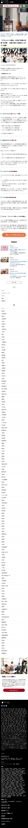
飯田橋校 (3, 370)
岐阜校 (3, 531)
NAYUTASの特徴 (4, 758)
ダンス (3, 295)
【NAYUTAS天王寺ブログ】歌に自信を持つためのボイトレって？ (18, 262)
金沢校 (3, 523)
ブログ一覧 (14, 282)
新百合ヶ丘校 (4, 484)
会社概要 (3, 824)
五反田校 (3, 391)
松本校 (3, 528)
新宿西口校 (4, 430)
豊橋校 (3, 539)
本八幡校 (3, 350)
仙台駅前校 (4, 318)
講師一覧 (12, 758)
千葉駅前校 (4, 342)
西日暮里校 (4, 381)
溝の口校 (3, 477)
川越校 (3, 337)
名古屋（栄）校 (5, 552)
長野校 (3, 526)
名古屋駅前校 (4, 547)
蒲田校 (3, 396)
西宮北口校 (4, 604)
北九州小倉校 (4, 632)
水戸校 (3, 321)
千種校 (3, 554)
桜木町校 (3, 492)
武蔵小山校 (4, 394)
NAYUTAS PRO (18, 759)
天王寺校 (3, 583)
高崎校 (3, 326)
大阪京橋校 (4, 580)
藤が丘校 (3, 562)
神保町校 (3, 365)
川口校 (3, 331)
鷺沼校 (3, 487)
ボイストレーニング (6, 293)
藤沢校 (3, 513)
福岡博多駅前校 (5, 635)
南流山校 (3, 344)
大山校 (3, 451)
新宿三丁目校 (4, 427)
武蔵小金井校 (4, 464)
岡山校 (3, 619)
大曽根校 (3, 557)
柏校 (2, 360)
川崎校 (3, 474)
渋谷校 (3, 404)
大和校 (3, 505)
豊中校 (3, 588)
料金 (9, 758)
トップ (2, 753)
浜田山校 (3, 438)
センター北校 (4, 495)
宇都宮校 (3, 324)
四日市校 (3, 570)
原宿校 (3, 399)
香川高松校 (4, 630)
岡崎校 (3, 541)
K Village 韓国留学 (11, 801)
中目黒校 (3, 412)
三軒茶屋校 (4, 414)
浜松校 (3, 536)
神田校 (3, 363)
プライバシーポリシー (5, 821)
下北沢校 (3, 417)
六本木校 (3, 376)
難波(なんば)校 (5, 586)
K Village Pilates (18, 801)
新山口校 (3, 627)
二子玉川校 (4, 422)
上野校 (3, 378)
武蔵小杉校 (4, 471)
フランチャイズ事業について (7, 813)
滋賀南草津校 (4, 573)
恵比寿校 (3, 401)
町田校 (3, 469)
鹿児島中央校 (4, 650)
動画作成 (3, 301)
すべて (3, 290)
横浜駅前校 (4, 490)
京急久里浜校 (4, 503)
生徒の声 (2, 759)
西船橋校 (3, 355)
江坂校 (3, 591)
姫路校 (3, 611)
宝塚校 (3, 606)
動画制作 (17, 764)
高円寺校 (3, 435)
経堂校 (3, 420)
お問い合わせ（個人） (5, 805)
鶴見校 (3, 500)
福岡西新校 (4, 637)
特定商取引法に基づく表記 (6, 818)
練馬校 (3, 456)
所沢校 (3, 339)
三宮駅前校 (4, 599)
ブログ (21, 758)
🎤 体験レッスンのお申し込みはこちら (14, 235)
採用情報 (3, 816)
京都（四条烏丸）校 (6, 575)
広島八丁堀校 (4, 624)
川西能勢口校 (4, 609)
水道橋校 (3, 368)
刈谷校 (3, 544)
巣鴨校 (3, 443)
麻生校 (3, 311)
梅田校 (3, 578)
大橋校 (3, 640)
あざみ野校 (4, 497)
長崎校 (3, 645)
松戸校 (3, 347)
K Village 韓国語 (4, 801)
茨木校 (3, 593)
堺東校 (3, 596)
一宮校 (3, 567)
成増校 (3, 453)
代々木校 (3, 407)
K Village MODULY (4, 802)
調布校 (3, 458)
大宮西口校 (4, 329)
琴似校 (3, 316)
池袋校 (3, 445)
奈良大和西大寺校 (5, 617)
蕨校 (2, 334)
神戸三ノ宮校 (4, 601)
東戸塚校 (3, 510)
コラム (7, 759)
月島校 (3, 373)
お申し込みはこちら (14, 690)
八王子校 (3, 466)
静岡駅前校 (4, 534)
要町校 (3, 448)
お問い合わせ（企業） (5, 808)
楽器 (2, 298)
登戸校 (3, 482)
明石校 (3, 614)
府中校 (3, 461)
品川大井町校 (4, 388)
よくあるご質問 (12, 759)
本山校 (3, 560)
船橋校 (3, 352)
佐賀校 (3, 643)
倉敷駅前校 (4, 622)
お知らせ (17, 758)
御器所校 (3, 565)
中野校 (3, 433)
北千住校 (3, 383)
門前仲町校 (4, 386)
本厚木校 (3, 508)
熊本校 (3, 648)
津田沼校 (3, 357)
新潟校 (3, 518)
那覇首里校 (4, 653)
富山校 (3, 521)
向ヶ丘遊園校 (4, 479)
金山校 (3, 549)
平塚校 (3, 516)
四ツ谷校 (3, 425)
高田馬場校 (4, 440)
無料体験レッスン (5, 810)
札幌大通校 (4, 313)
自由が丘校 (4, 409)
